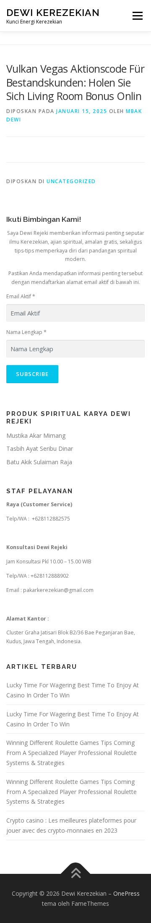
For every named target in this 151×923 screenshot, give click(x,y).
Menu (137, 15)
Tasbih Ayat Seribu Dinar (39, 448)
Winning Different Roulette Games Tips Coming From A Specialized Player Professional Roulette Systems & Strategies (71, 753)
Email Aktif (20, 296)
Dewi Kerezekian (53, 12)
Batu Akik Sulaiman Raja (39, 462)
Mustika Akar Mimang (35, 435)
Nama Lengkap (26, 332)
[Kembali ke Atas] (76, 874)
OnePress (126, 893)
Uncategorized (71, 181)
